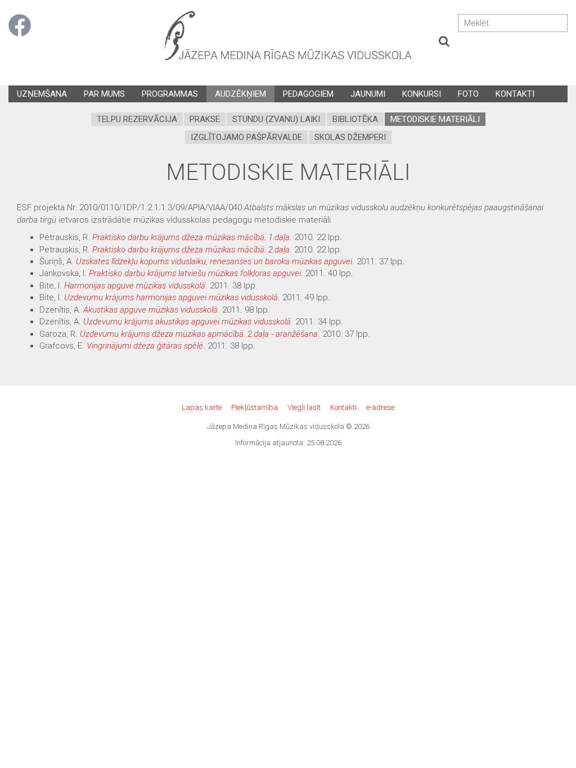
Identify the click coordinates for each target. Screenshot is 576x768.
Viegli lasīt (304, 407)
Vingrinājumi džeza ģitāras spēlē (145, 346)
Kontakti (515, 94)
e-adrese (380, 407)
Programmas (170, 94)
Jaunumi (367, 94)
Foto (468, 94)
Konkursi (421, 94)
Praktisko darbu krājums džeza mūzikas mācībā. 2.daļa (191, 250)
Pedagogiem (308, 94)
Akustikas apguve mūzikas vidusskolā (150, 310)
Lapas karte (202, 407)
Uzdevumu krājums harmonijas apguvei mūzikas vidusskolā (171, 297)
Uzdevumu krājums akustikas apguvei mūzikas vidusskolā (187, 322)
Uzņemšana (42, 94)
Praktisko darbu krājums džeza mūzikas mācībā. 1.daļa (191, 237)
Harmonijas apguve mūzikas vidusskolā (134, 286)
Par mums (104, 94)
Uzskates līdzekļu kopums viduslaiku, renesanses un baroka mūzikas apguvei (214, 261)
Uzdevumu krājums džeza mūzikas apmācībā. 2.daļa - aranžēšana (199, 334)
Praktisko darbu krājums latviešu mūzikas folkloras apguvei (195, 273)
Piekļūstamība (254, 407)
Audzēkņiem (240, 94)
